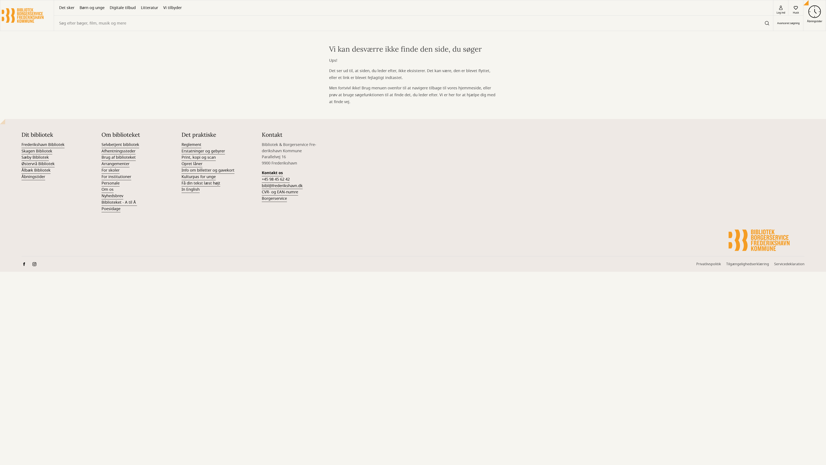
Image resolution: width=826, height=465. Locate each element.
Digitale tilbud (123, 8)
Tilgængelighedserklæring (747, 264)
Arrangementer (115, 164)
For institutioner (116, 177)
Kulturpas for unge (199, 177)
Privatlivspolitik (708, 264)
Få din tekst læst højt (201, 183)
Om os (108, 189)
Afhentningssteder (119, 151)
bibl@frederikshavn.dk (282, 186)
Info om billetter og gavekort (208, 170)
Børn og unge (92, 8)
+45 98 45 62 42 (276, 179)
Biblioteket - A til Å (119, 202)
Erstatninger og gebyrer (203, 151)
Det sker (66, 8)
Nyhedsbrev (112, 196)
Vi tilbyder (172, 8)
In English (191, 189)
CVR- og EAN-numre (280, 192)
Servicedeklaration (789, 264)
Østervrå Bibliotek (38, 164)
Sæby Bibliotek (35, 157)
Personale (111, 183)
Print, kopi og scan (199, 157)
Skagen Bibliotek (37, 151)
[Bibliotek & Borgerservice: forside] (27, 15)
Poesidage (111, 209)
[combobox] (413, 23)
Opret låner (192, 164)
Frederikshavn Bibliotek (43, 144)
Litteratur (149, 8)
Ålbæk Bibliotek (36, 170)
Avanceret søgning (788, 23)
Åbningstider (33, 177)
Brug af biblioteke (118, 157)
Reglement (191, 144)
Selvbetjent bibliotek (120, 144)
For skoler (111, 170)
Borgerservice (274, 198)
